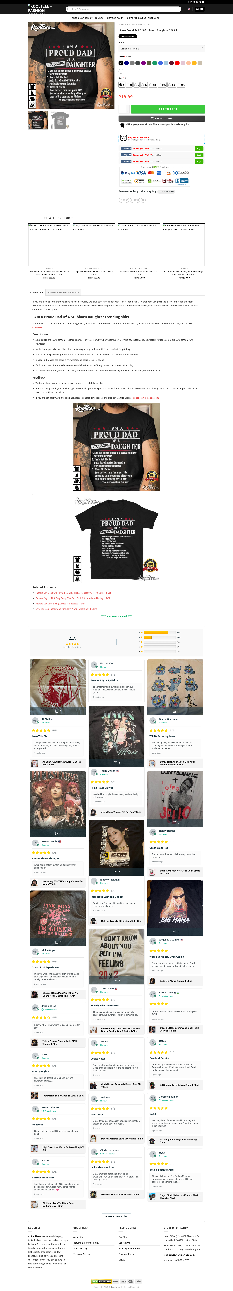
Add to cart (168, 109)
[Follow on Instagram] (191, 2)
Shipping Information (129, 1248)
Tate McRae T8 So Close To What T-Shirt (62, 1096)
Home (121, 24)
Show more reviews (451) (116, 1216)
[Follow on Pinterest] (200, 2)
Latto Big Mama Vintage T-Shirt (176, 981)
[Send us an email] (197, 2)
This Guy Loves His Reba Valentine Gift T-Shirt (139, 273)
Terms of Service (81, 1254)
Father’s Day (144, 24)
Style (122, 42)
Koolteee (37, 327)
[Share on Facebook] (121, 200)
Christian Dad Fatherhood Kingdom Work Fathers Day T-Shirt (66, 608)
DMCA (122, 1259)
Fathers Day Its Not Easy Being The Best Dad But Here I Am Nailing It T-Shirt (74, 598)
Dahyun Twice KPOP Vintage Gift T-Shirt (121, 921)
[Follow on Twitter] (194, 2)
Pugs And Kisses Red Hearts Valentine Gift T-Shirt (94, 273)
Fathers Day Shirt (166, 192)
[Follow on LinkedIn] (203, 2)
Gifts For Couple (136, 18)
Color (122, 56)
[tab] (36, 292)
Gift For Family (115, 18)
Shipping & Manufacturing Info (63, 292)
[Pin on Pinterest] (137, 200)
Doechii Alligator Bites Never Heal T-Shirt (122, 1139)
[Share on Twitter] (126, 200)
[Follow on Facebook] (188, 2)
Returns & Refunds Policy (86, 1242)
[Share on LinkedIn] (143, 200)
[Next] (109, 65)
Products (153, 18)
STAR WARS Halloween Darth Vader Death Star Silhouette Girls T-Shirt (49, 273)
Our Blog (123, 1237)
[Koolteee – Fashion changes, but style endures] (41, 9)
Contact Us (124, 1242)
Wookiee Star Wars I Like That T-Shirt (120, 1194)
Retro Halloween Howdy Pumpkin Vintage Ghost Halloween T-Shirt (183, 273)
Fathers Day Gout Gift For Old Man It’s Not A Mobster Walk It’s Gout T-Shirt (73, 592)
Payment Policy (126, 1254)
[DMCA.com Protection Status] (101, 1281)
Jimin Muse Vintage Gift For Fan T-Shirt (121, 812)
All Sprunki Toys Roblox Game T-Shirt (179, 1085)
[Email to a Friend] (132, 200)
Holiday (99, 18)
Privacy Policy (80, 1248)
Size (121, 78)
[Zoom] (32, 105)
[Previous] (33, 65)
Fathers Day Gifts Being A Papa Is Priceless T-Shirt (60, 603)
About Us (78, 1237)
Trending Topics (81, 18)
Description (36, 292)
